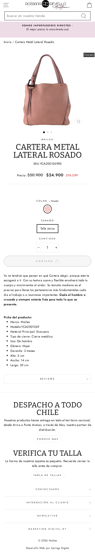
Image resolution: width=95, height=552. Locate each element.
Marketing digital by (47, 529)
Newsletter (47, 515)
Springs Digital (60, 548)
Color (47, 201)
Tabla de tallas (47, 475)
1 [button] (44, 132)
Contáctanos (47, 489)
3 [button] (52, 133)
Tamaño (47, 220)
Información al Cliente (47, 502)
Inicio (7, 42)
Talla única (47, 228)
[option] (47, 28)
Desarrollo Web (35, 548)
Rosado (47, 209)
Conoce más (47, 439)
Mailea (47, 139)
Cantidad (47, 238)
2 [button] (48, 133)
